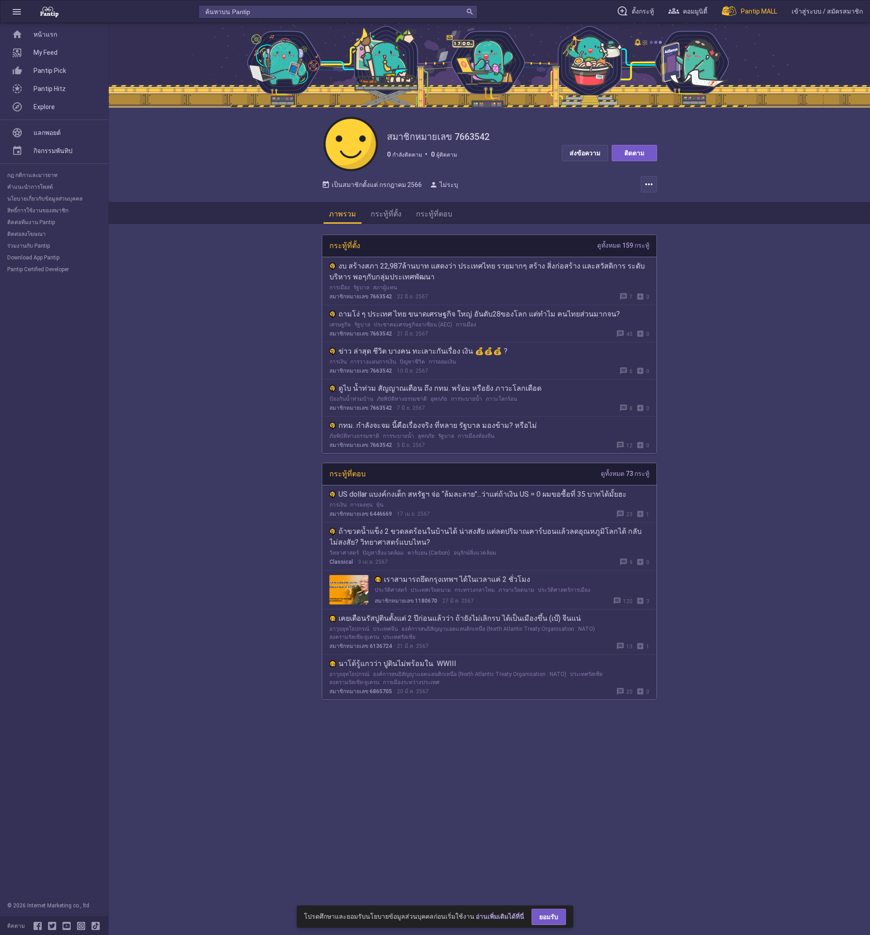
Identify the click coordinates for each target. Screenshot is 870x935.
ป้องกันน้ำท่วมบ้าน (351, 399)
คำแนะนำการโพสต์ (30, 187)
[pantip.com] (49, 11)
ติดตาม (634, 153)
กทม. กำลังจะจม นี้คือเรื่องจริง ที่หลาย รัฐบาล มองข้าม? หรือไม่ (437, 425)
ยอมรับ (548, 917)
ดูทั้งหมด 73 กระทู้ (625, 473)
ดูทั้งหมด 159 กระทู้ (623, 245)
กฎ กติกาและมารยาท (32, 175)
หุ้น (379, 505)
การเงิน (338, 362)
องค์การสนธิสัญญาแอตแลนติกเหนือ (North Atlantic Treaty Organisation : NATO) (498, 629)
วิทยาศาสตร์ (344, 553)
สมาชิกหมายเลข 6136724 (360, 646)
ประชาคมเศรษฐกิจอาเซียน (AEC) (413, 324)
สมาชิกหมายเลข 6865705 (360, 691)
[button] (16, 11)
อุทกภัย (438, 399)
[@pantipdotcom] (83, 926)
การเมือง (339, 287)
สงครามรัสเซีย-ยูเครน (354, 637)
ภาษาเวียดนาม (516, 590)
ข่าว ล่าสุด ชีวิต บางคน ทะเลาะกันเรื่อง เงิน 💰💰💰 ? (423, 351)
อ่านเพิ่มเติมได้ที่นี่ (500, 916)
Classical (341, 562)
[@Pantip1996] (54, 926)
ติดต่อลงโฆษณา (26, 234)
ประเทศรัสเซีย (399, 637)
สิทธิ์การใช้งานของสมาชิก (37, 210)
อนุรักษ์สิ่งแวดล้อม (475, 553)
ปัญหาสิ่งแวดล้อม (383, 553)
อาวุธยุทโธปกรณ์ (349, 629)
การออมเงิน (442, 362)
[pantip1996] (68, 926)
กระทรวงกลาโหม (474, 590)
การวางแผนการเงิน (373, 362)
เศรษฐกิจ (340, 324)
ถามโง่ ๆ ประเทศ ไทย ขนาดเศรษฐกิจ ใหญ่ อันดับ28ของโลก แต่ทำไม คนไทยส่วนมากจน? (479, 314)
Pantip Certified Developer (38, 269)
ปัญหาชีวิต (412, 362)
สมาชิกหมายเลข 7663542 (360, 296)
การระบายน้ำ (466, 399)
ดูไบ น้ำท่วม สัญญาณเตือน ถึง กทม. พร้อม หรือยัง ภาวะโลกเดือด (439, 388)
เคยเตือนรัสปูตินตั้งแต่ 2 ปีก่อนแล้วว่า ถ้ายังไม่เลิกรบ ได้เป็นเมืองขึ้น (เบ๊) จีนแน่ (459, 618)
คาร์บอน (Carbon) (428, 553)
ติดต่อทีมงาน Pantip (31, 222)
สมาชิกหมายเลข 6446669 (360, 514)
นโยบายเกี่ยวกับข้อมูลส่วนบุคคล (44, 199)
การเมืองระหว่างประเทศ (411, 682)
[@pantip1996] (95, 926)
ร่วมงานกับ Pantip (28, 246)
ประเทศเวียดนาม (431, 590)
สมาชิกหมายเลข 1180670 (406, 601)
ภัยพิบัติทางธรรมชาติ (402, 399)
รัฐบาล (361, 287)
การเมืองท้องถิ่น (476, 436)
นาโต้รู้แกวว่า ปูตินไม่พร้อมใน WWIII (397, 663)
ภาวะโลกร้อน (501, 399)
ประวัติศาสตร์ (391, 590)
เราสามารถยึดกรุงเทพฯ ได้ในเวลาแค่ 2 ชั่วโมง (457, 579)
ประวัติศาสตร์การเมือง (564, 590)
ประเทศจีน (385, 629)
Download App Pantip (33, 257)
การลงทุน (361, 505)
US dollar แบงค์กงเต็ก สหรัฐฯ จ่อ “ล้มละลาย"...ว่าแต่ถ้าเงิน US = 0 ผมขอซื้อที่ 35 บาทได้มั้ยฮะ (482, 494)
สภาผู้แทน (385, 287)
